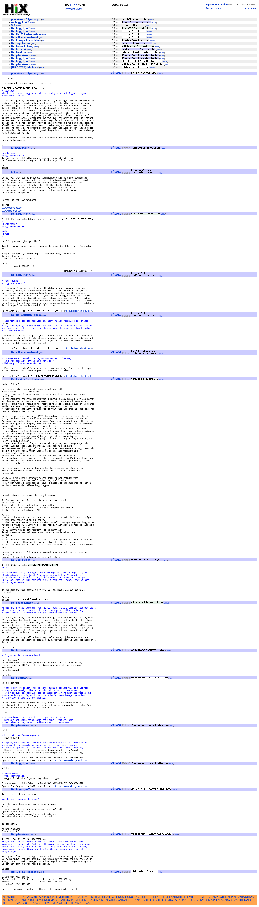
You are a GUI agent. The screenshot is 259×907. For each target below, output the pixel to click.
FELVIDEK (87, 897)
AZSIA (42, 897)
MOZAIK (98, 900)
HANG (137, 897)
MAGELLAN (58, 900)
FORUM (119, 897)
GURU (129, 897)
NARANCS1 (124, 900)
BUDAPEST (54, 897)
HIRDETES (159, 897)
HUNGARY (211, 897)
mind (44, 20)
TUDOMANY (16, 903)
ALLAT (26, 897)
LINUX (46, 900)
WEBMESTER (67, 903)
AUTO (34, 897)
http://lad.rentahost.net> (78, 310)
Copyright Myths (73, 8)
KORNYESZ (9, 900)
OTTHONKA (165, 900)
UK (27, 903)
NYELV (141, 900)
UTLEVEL (46, 903)
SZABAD (226, 900)
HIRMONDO (174, 897)
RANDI (185, 900)
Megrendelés (213, 8)
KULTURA (35, 900)
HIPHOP (147, 897)
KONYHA (239, 897)
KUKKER (23, 900)
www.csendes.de (12, 207)
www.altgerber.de (12, 210)
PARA (176, 900)
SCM (208, 900)
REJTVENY (197, 900)
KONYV (250, 897)
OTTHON (151, 900)
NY (134, 900)
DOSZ (76, 897)
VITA (55, 903)
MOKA (88, 900)
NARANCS (110, 900)
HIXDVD (188, 897)
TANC (247, 900)
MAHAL (70, 900)
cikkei (151, 20)
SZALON (237, 900)
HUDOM (199, 897)
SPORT (215, 900)
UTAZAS (34, 903)
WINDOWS (83, 903)
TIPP (73, 5)
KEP (230, 897)
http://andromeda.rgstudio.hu (70, 760)
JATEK (223, 897)
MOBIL (79, 900)
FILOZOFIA (107, 897)
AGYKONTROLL (12, 897)
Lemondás (250, 8)
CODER (67, 897)
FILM (97, 897)
